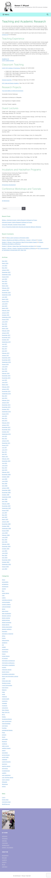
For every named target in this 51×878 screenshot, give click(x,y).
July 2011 (4, 447)
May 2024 (4, 261)
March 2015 (5, 384)
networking (5, 708)
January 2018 (5, 333)
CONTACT (4, 866)
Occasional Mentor (7, 719)
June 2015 (4, 382)
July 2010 (4, 463)
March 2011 (5, 456)
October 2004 (5, 548)
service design (6, 755)
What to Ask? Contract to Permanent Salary (17, 237)
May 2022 (4, 281)
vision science (5, 779)
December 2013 (6, 405)
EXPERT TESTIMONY (7, 847)
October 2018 (5, 315)
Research (4, 741)
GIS (3, 645)
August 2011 (5, 445)
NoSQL (4, 716)
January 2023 (5, 270)
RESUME (4, 858)
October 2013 (5, 409)
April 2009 (4, 485)
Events (4, 638)
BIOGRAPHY (5, 855)
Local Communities (7, 685)
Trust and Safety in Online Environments (12, 90)
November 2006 (6, 524)
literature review (6, 683)
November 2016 (6, 360)
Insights (4, 667)
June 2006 (5, 533)
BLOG (3, 864)
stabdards (4, 759)
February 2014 (5, 400)
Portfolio (4, 728)
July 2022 (4, 279)
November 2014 (6, 391)
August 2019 (5, 301)
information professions (8, 663)
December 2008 (6, 490)
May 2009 (4, 483)
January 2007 (5, 521)
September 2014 (6, 393)
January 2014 (5, 402)
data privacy (5, 611)
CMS (3, 595)
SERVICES (4, 836)
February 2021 (5, 288)
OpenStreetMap (6, 723)
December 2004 (6, 546)
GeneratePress (34, 875)
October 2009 (5, 476)
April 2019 (4, 306)
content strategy (6, 604)
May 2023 (4, 267)
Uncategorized (6, 770)
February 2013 (5, 423)
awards (4, 588)
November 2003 (6, 560)
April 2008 (4, 501)
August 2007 (5, 510)
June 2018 (4, 321)
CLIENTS (4, 860)
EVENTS (4, 862)
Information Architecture (8, 660)
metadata (4, 703)
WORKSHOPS (5, 845)
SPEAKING (5, 838)
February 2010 (5, 472)
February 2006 (6, 535)
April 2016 (4, 371)
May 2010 (4, 467)
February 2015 (5, 387)
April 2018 (4, 326)
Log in (3, 797)
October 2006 (5, 526)
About (3, 579)
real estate (5, 739)
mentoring (4, 701)
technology (5, 768)
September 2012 (6, 434)
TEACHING (5, 843)
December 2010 (6, 461)
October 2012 (5, 431)
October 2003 (5, 562)
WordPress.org (6, 804)
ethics (3, 636)
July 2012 (4, 436)
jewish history (5, 672)
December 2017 (6, 335)
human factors (6, 656)
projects (4, 734)
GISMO (4, 647)
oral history (5, 725)
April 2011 (4, 454)
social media (5, 757)
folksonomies (5, 640)
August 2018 (5, 319)
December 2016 (6, 357)
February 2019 (5, 310)
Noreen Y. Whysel (22, 6)
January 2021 (5, 290)
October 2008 (5, 494)
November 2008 (6, 492)
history (4, 654)
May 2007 (4, 515)
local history (5, 687)
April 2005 (4, 542)
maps (3, 692)
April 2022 (4, 283)
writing (4, 786)
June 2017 (4, 346)
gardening (4, 642)
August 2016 (5, 364)
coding (4, 597)
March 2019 (5, 308)
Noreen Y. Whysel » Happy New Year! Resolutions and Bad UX (18, 246)
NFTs (3, 714)
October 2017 (5, 339)
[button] (47, 15)
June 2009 (5, 481)
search (4, 750)
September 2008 (6, 497)
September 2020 (6, 294)
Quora (3, 737)
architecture (5, 586)
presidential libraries (7, 730)
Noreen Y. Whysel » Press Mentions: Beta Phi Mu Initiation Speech (19, 242)
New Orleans (5, 710)
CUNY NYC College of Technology (11, 68)
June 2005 (5, 537)
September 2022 (6, 274)
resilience (4, 743)
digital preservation (7, 627)
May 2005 (4, 539)
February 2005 (6, 544)
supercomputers (6, 761)
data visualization (6, 613)
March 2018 (5, 328)
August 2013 (5, 414)
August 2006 (5, 530)
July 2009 (4, 479)
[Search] (24, 208)
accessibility (5, 582)
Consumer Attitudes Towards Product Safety (14, 224)
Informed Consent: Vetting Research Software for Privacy (17, 222)
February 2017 (5, 353)
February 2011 (5, 458)
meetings (4, 696)
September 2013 (6, 411)
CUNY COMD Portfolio (8, 60)
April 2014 (4, 398)
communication (6, 602)
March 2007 (5, 519)
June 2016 (4, 366)
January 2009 (5, 488)
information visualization (8, 665)
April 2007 (4, 517)
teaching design (6, 766)
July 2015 (4, 380)
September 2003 (6, 564)
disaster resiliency (6, 629)
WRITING (4, 841)
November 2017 (6, 337)
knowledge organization (8, 674)
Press (3, 732)
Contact (40, 240)
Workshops (5, 784)
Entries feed (5, 799)
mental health (5, 699)
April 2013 (4, 420)
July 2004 (4, 551)
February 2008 (6, 503)
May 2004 (4, 555)
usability (4, 773)
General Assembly (6, 80)
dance (3, 609)
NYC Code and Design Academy (10, 83)
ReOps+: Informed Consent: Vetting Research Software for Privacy (19, 220)
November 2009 (6, 474)
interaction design (6, 669)
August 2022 (5, 276)
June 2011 (4, 449)
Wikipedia (4, 782)
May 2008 (4, 499)
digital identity (5, 624)
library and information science (10, 676)
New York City (5, 712)
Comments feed (6, 802)
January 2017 (5, 355)
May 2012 (4, 438)
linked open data (6, 681)
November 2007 (6, 506)
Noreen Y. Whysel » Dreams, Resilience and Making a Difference (19, 248)
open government (6, 721)
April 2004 (4, 557)
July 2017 (4, 344)
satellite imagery (6, 748)
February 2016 (5, 373)
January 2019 (5, 312)
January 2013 (5, 425)
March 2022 (5, 285)
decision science (6, 615)
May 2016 (4, 369)
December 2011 (6, 443)
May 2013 (4, 418)
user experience (6, 775)
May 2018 (4, 324)
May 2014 (4, 396)
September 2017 (6, 342)
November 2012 (6, 429)
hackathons (5, 651)
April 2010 (4, 470)
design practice (6, 618)
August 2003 (5, 566)
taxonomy (4, 764)
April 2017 (4, 351)
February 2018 (5, 330)
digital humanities (6, 622)
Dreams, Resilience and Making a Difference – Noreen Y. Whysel (19, 240)
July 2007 (4, 512)
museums (4, 705)
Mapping (4, 690)
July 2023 (4, 265)
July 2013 (4, 416)
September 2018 (6, 317)
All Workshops (5, 200)
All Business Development (9, 184)
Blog (3, 591)
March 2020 (5, 299)
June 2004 (5, 553)
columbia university (7, 600)
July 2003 (4, 569)
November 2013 (6, 407)
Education (4, 631)
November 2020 (6, 292)
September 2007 (6, 508)
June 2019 (4, 303)
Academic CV (5, 59)
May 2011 (4, 452)
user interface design (7, 777)
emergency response (7, 633)
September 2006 (6, 528)
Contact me (5, 34)
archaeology (5, 584)
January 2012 (5, 440)
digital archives (6, 620)
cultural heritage (6, 606)
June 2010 (4, 465)
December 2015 (6, 375)
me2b (3, 694)
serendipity (5, 752)
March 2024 (5, 263)
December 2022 (6, 272)
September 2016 (6, 362)
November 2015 (6, 378)
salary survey (5, 746)
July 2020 (4, 297)
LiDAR (3, 678)
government (5, 649)
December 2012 (6, 427)
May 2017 (4, 348)
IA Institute (5, 658)
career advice (5, 593)
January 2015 (5, 389)
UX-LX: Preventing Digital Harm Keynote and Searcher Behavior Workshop (21, 227)
